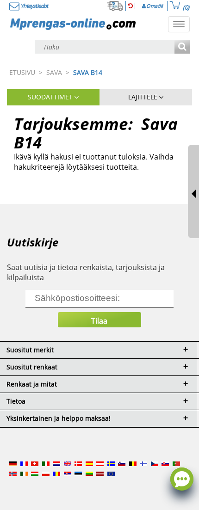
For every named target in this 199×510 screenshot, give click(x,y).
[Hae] (182, 47)
